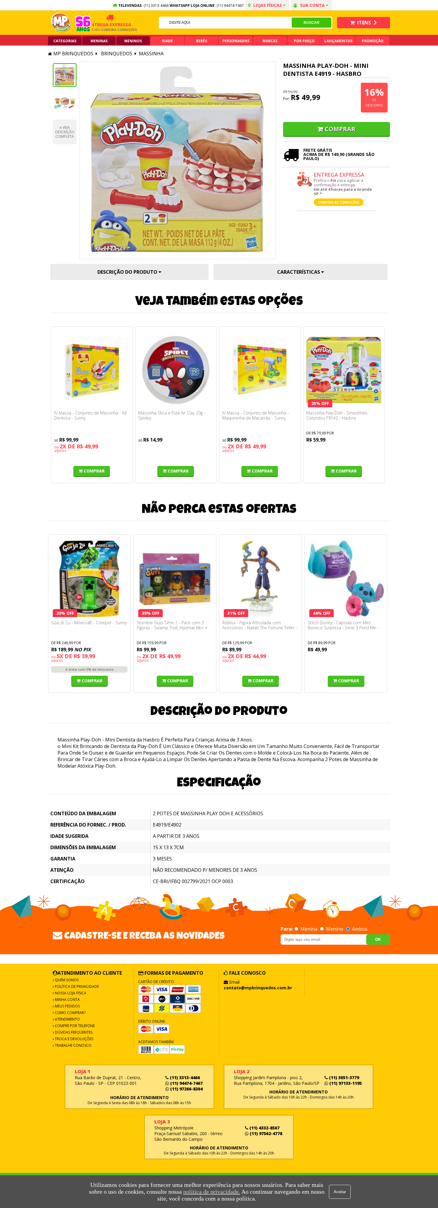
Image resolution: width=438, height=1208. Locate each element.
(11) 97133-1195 (345, 1083)
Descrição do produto (128, 272)
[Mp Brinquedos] (61, 22)
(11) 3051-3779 (343, 1077)
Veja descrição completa (64, 132)
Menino (334, 929)
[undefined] (178, 160)
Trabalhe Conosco (72, 1045)
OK (378, 939)
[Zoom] (65, 75)
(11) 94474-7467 (230, 5)
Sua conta (312, 5)
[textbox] (225, 23)
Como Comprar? (70, 1012)
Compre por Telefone (74, 1025)
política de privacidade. (211, 1191)
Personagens (235, 40)
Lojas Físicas (267, 5)
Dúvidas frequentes (73, 1032)
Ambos (359, 929)
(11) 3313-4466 (184, 1077)
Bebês (201, 40)
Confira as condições (338, 202)
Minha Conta (67, 999)
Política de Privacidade (76, 986)
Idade (167, 40)
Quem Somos (66, 979)
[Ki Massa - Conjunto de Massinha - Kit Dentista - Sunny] (91, 370)
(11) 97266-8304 (186, 1089)
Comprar (340, 129)
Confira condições (106, 29)
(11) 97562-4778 (265, 1133)
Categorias (64, 40)
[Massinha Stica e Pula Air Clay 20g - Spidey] (175, 370)
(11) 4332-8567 (263, 1128)
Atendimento (67, 1019)
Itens (364, 22)
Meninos (133, 40)
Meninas (99, 40)
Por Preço (304, 40)
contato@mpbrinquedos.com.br (258, 988)
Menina (309, 929)
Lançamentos (338, 40)
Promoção (372, 40)
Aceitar (340, 1192)
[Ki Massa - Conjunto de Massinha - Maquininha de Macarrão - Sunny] (259, 370)
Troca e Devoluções (73, 1038)
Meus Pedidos (67, 1006)
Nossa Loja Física (70, 993)
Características (299, 272)
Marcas (270, 40)
